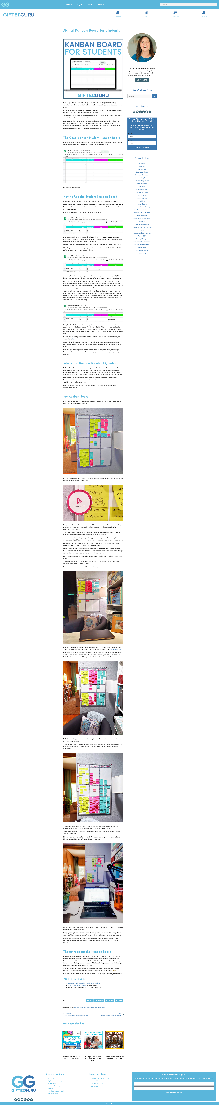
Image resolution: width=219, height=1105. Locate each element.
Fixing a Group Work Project (77, 985)
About (99, 5)
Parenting (142, 221)
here (73, 339)
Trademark (94, 1086)
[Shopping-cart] (146, 112)
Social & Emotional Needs (142, 245)
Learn (68, 5)
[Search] (154, 96)
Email (130, 140)
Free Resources (100, 1008)
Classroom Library (142, 172)
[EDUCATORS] (175, 12)
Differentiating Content (142, 178)
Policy (142, 230)
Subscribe (204, 16)
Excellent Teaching (142, 189)
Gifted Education (142, 198)
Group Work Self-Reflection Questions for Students (84, 983)
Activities (142, 163)
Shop (89, 5)
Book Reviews (142, 169)
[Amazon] (150, 112)
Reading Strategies (142, 239)
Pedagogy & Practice (142, 224)
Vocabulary (142, 247)
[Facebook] (140, 112)
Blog (78, 5)
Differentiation (142, 184)
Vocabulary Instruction (142, 250)
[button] (90, 1000)
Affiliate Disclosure (97, 1083)
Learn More (142, 80)
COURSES (118, 16)
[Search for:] (139, 96)
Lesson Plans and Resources (142, 218)
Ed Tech (76, 1008)
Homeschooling (142, 204)
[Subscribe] (204, 12)
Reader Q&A (142, 236)
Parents (146, 16)
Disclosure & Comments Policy (101, 1078)
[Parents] (146, 12)
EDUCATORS (175, 16)
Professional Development (142, 233)
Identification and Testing (142, 207)
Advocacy (142, 166)
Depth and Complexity (142, 175)
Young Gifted (142, 253)
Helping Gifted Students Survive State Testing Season (93, 1058)
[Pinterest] (143, 112)
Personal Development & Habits (142, 227)
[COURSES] (118, 12)
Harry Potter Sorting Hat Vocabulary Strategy (115, 1058)
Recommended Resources (141, 242)
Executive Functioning (87, 1008)
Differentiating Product (142, 181)
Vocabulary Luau (115, 649)
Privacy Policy (95, 1081)
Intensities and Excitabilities (142, 210)
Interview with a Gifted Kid (142, 213)
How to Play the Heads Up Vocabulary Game (71, 1058)
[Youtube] (137, 112)
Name (130, 133)
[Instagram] (134, 112)
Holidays (142, 201)
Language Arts (142, 215)
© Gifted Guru (109, 1103)
